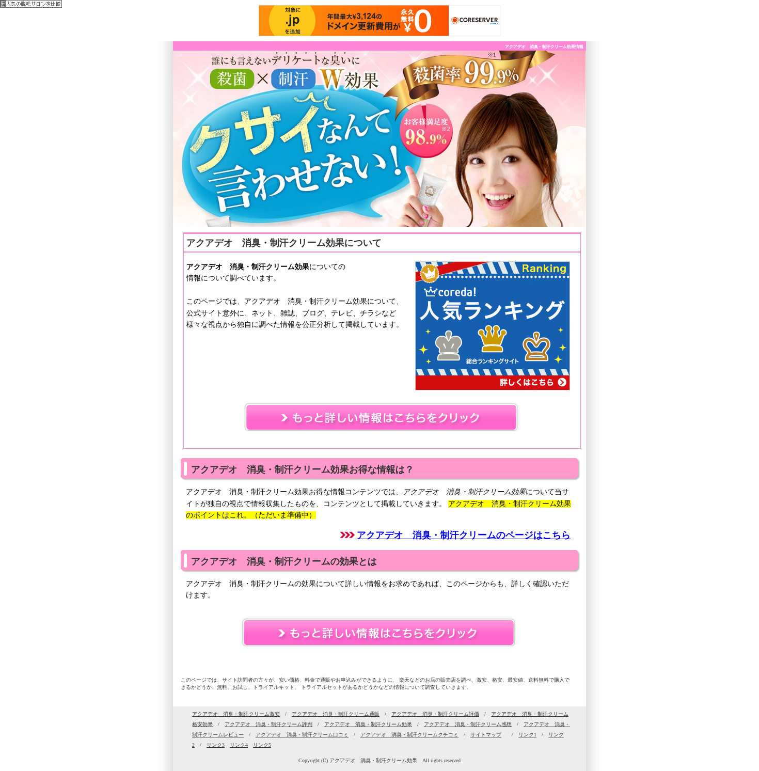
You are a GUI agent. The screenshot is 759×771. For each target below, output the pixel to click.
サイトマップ (485, 734)
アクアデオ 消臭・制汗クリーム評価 (435, 714)
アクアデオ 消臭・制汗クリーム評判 (268, 724)
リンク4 (239, 745)
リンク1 (527, 734)
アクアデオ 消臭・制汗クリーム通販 (336, 714)
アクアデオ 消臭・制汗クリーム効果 (368, 724)
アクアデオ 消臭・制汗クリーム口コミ (302, 734)
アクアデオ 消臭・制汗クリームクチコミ (409, 734)
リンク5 (262, 745)
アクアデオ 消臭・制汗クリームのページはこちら (464, 535)
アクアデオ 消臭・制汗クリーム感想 (468, 724)
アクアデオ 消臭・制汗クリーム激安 (236, 714)
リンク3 (216, 745)
